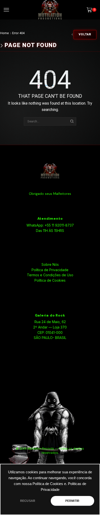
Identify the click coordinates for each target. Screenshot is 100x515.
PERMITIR (72, 501)
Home (4, 33)
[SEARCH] (72, 121)
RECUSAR (27, 501)
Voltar (85, 34)
